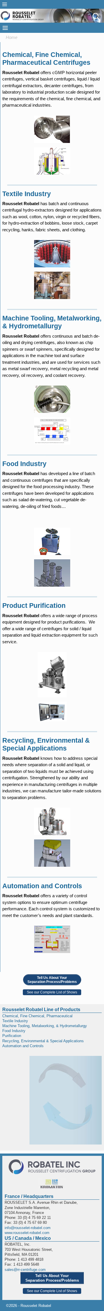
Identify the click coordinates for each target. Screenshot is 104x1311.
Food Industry (24, 464)
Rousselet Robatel (36, 1305)
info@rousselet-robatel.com (28, 1228)
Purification (11, 1036)
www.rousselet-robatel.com (27, 1233)
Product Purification (34, 605)
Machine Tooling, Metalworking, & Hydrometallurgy (44, 1026)
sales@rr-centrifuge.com (25, 1269)
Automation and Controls (42, 886)
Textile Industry (26, 194)
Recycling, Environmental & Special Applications (43, 1041)
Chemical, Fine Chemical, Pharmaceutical (37, 1016)
